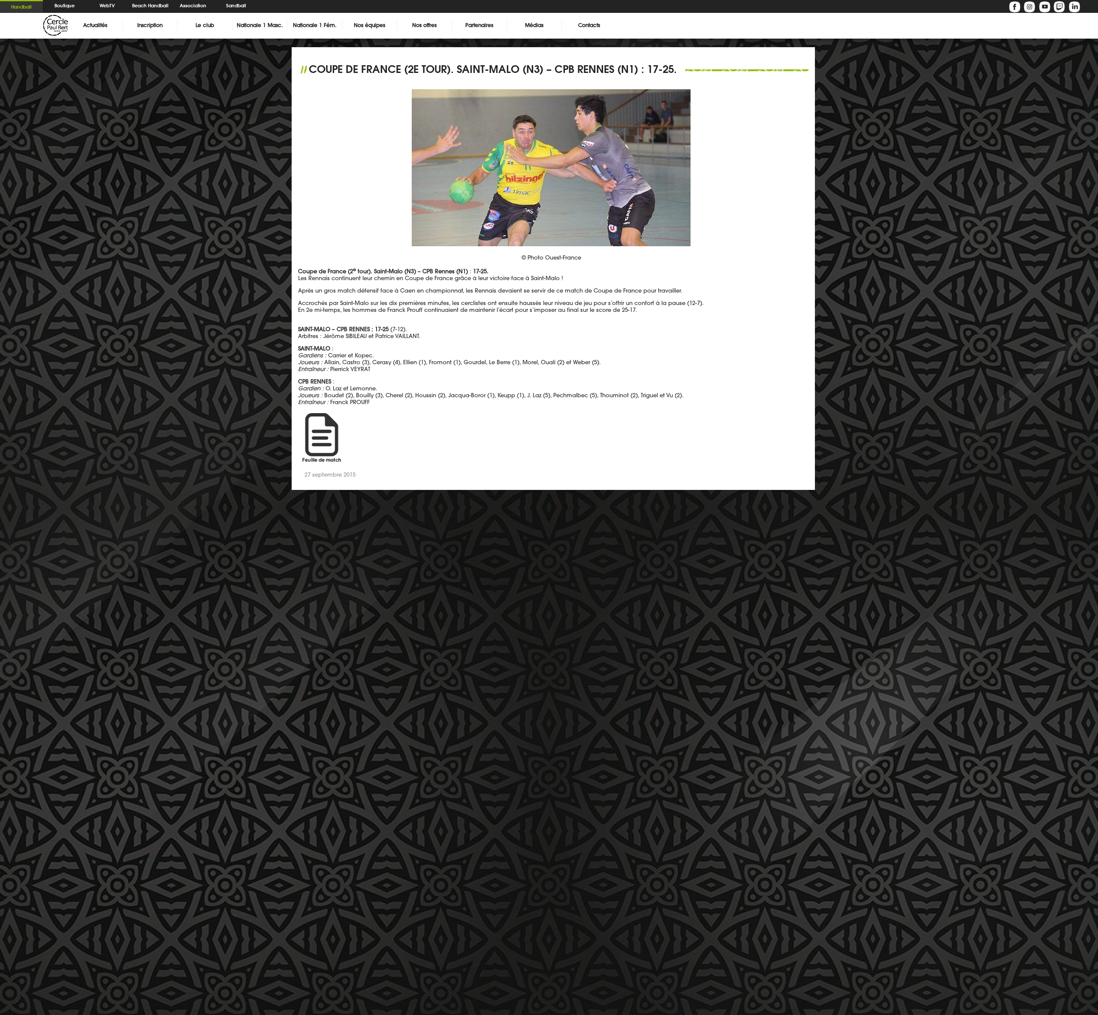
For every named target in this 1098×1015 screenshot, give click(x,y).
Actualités (95, 25)
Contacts (589, 25)
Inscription (150, 25)
